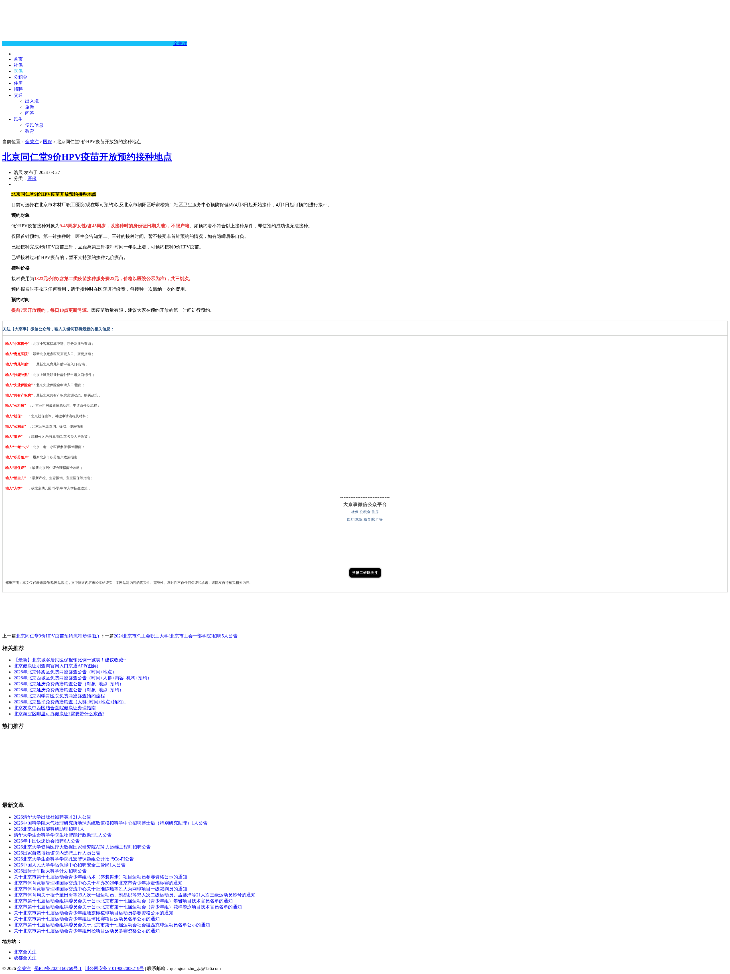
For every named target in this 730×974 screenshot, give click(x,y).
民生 (18, 119)
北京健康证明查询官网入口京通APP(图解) (56, 665)
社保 (18, 65)
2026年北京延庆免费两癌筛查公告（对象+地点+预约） (69, 683)
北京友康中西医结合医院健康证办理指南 (55, 707)
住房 (18, 83)
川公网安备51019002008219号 (114, 968)
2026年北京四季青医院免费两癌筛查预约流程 (59, 695)
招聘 (18, 89)
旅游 (29, 107)
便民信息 (34, 125)
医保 (18, 71)
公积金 (20, 77)
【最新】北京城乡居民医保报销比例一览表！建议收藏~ (70, 659)
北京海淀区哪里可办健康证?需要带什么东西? (59, 713)
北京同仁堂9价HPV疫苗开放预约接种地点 (87, 157)
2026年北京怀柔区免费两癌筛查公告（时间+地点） (65, 671)
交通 (18, 95)
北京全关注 (25, 951)
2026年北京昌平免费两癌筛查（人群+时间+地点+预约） (70, 701)
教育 (29, 131)
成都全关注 (25, 957)
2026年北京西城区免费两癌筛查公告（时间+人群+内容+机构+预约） (83, 677)
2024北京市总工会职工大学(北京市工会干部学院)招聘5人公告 (176, 635)
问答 (29, 113)
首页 (18, 59)
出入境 (32, 101)
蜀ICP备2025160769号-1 (58, 968)
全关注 (180, 43)
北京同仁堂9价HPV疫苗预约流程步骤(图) (57, 635)
